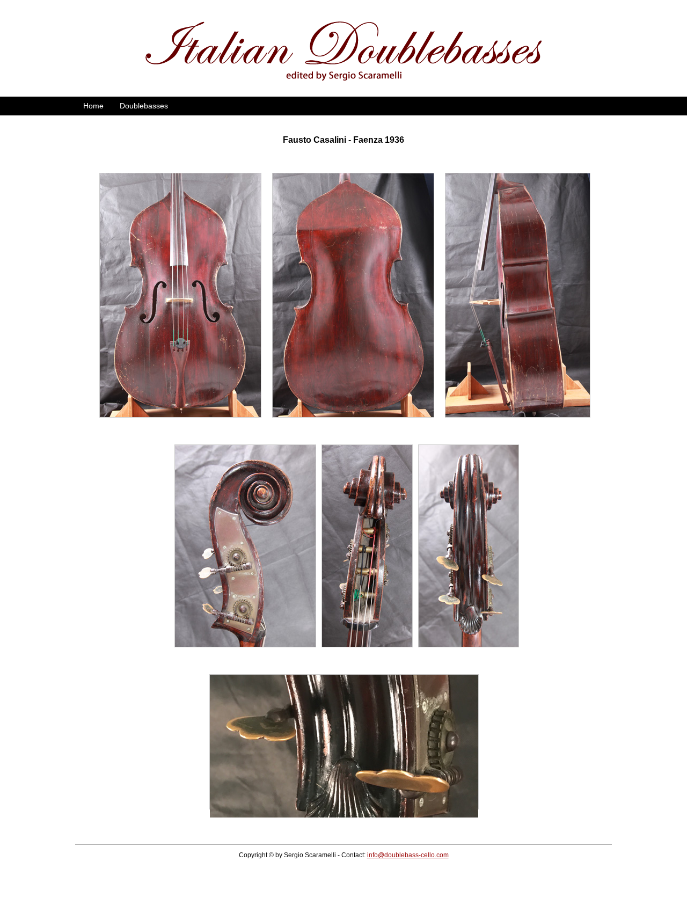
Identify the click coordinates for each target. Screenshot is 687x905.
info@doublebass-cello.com (408, 855)
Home (93, 105)
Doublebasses (144, 105)
